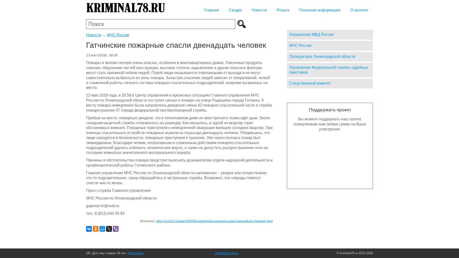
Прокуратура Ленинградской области (322, 56)
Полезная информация (319, 10)
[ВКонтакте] (89, 229)
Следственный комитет (310, 83)
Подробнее (135, 253)
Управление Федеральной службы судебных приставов (328, 70)
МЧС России (118, 35)
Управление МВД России (311, 34)
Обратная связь (226, 253)
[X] (109, 229)
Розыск (283, 10)
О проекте (359, 10)
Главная (211, 10)
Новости (259, 10)
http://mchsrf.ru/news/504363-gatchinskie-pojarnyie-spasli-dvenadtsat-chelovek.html (214, 221)
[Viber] (116, 229)
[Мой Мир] (102, 229)
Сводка (235, 10)
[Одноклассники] (95, 229)
